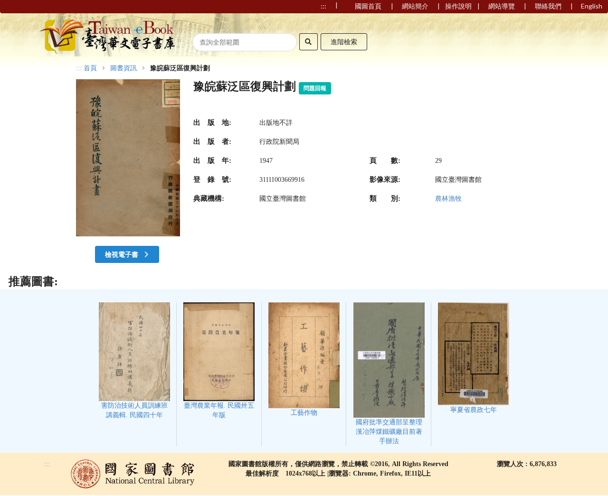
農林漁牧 (448, 198)
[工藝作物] (304, 359)
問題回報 (315, 88)
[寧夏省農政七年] (473, 358)
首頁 (90, 68)
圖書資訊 (123, 68)
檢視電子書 (122, 254)
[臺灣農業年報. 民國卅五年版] (219, 360)
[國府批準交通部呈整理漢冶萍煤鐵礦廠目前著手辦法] (389, 373)
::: (79, 68)
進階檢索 (344, 41)
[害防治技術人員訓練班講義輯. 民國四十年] (134, 360)
